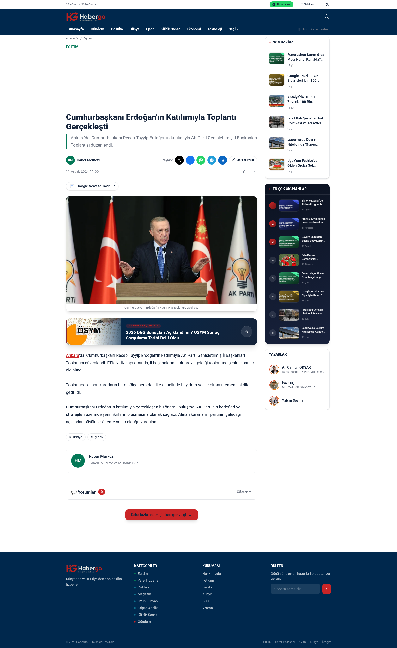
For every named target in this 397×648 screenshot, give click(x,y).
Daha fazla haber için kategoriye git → (161, 515)
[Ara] (326, 16)
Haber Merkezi (102, 456)
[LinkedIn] (222, 160)
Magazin (144, 594)
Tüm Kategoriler (315, 29)
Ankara (72, 355)
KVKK (302, 642)
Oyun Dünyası (148, 601)
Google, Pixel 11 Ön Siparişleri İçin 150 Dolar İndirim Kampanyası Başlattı (303, 78)
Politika (143, 587)
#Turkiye (75, 437)
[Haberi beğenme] (253, 171)
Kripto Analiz (148, 608)
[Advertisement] (161, 81)
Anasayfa (76, 29)
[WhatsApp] (200, 160)
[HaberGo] (86, 16)
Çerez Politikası (285, 642)
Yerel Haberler (149, 580)
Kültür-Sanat (147, 615)
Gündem (144, 622)
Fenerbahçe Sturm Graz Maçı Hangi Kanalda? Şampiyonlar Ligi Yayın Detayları (305, 57)
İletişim (208, 580)
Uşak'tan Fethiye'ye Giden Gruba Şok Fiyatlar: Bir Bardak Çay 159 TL (305, 163)
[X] (179, 160)
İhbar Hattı (284, 4)
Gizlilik (207, 587)
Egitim (88, 38)
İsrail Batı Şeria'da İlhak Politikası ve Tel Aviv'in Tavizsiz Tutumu (305, 121)
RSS (205, 601)
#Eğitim (97, 437)
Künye (207, 594)
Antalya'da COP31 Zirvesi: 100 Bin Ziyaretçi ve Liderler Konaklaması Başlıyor (304, 99)
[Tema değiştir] (327, 4)
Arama (207, 608)
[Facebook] (190, 160)
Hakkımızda (211, 574)
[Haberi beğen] (245, 171)
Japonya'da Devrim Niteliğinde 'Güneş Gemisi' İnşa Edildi (302, 142)
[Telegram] (211, 160)
